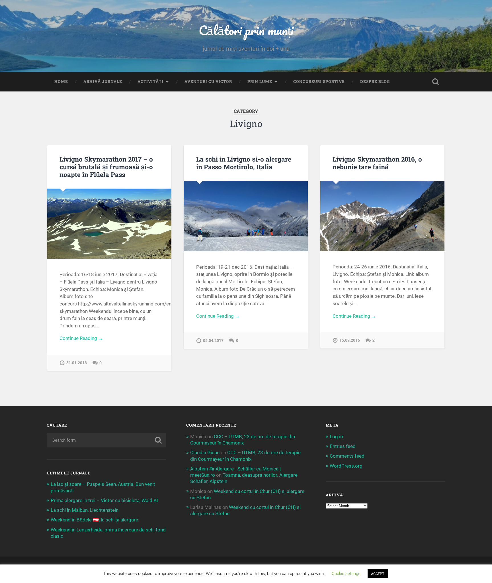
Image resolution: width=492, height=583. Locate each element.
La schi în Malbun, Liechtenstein (84, 510)
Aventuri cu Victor (208, 81)
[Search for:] (106, 440)
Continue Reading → (81, 338)
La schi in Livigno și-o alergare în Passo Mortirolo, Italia (243, 163)
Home (61, 81)
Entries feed (343, 446)
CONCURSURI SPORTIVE (319, 81)
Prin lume (259, 81)
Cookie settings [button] (346, 573)
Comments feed (347, 456)
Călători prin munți (246, 30)
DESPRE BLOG (375, 81)
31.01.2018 (76, 362)
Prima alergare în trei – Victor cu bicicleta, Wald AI (104, 500)
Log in (336, 436)
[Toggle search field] (435, 81)
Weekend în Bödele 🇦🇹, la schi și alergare (94, 520)
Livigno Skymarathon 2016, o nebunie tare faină (377, 163)
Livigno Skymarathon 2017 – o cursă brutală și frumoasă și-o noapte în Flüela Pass (106, 167)
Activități (150, 81)
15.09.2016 (349, 340)
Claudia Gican (205, 452)
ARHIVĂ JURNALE (102, 81)
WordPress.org (346, 466)
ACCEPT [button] (377, 574)
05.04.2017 (213, 340)
